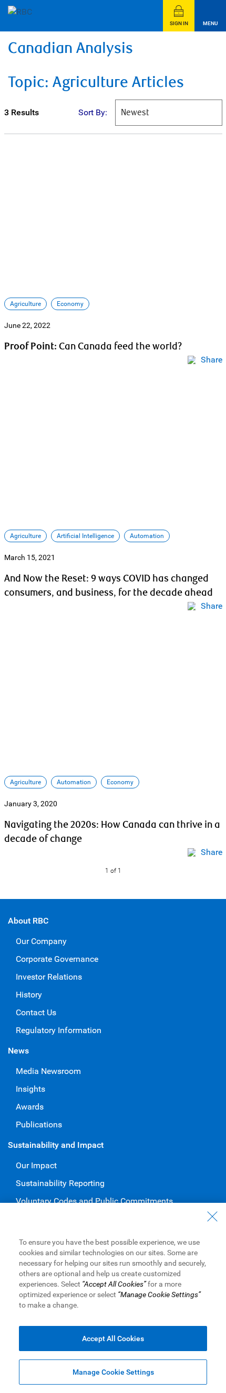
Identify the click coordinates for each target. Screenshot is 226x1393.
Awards (30, 1107)
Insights (30, 1089)
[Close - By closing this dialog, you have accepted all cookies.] (212, 1216)
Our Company (41, 941)
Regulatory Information (58, 1030)
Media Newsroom (48, 1071)
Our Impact (36, 1165)
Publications (39, 1124)
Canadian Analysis (70, 48)
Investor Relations (49, 977)
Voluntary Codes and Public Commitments (94, 1201)
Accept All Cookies (113, 1338)
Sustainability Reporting (60, 1183)
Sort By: (92, 112)
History (29, 995)
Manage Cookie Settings (113, 1372)
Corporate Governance (57, 959)
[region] (113, 1298)
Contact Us (36, 1012)
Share (211, 360)
